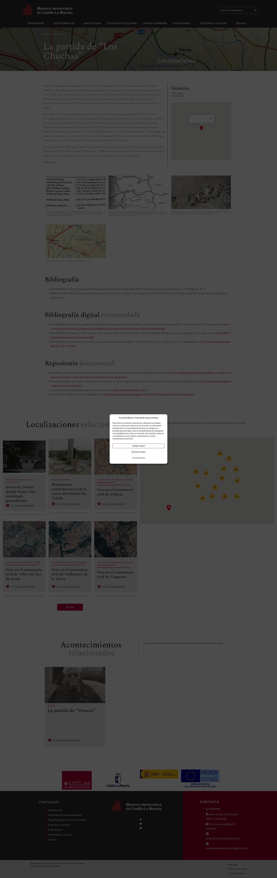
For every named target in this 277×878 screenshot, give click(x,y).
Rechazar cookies (138, 452)
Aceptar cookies (138, 446)
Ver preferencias (138, 458)
